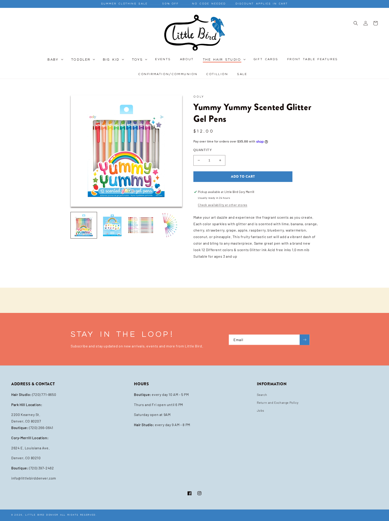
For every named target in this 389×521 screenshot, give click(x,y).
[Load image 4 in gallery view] (169, 225)
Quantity (202, 150)
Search (262, 395)
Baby (53, 59)
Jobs (260, 410)
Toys (137, 59)
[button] (55, 62)
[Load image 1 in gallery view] (84, 225)
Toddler (81, 59)
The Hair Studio (222, 59)
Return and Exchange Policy (278, 402)
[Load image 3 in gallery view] (141, 225)
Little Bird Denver (42, 515)
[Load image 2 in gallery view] (112, 225)
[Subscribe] (305, 340)
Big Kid (111, 59)
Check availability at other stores (222, 205)
